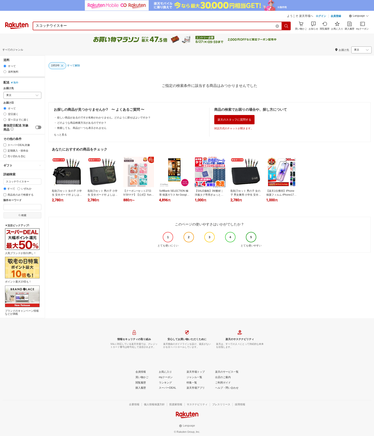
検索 (23, 215)
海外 (15, 82)
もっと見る (60, 134)
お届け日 (8, 102)
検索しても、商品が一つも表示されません (81, 127)
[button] (359, 16)
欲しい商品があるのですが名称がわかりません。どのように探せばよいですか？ (104, 117)
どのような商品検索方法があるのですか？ (81, 122)
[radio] (4, 66)
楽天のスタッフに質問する (234, 119)
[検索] (286, 26)
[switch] (38, 127)
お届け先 (8, 88)
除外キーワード (12, 200)
